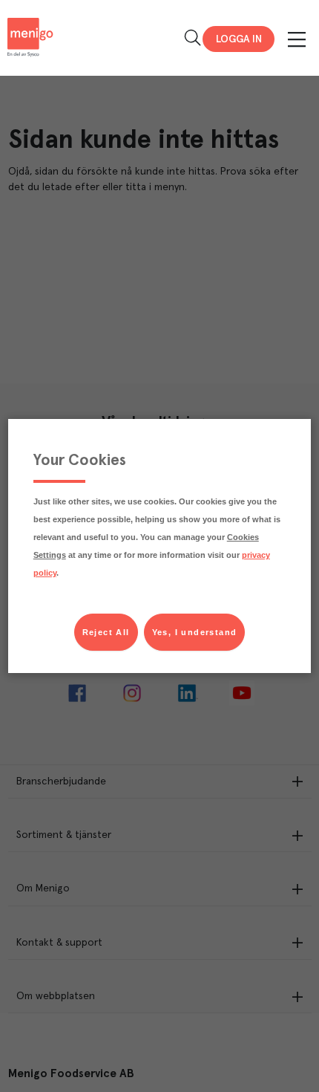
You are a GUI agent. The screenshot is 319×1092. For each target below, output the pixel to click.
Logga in (239, 39)
